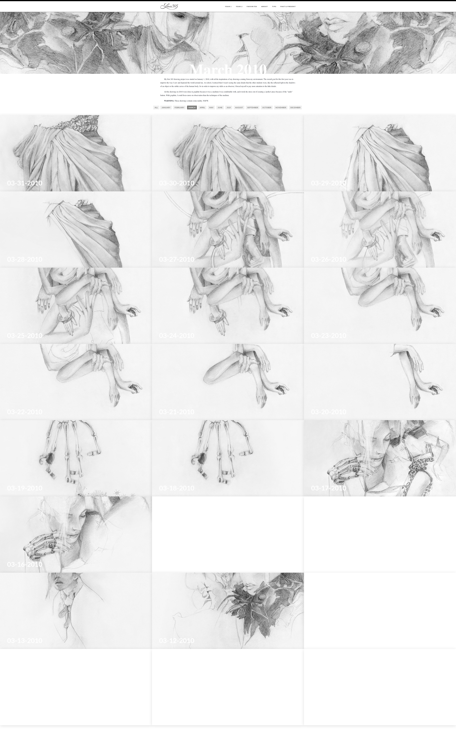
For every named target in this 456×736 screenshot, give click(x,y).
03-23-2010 (328, 335)
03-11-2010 (328, 640)
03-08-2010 (328, 717)
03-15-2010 (176, 564)
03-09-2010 (176, 717)
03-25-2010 (24, 335)
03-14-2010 (328, 564)
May (211, 107)
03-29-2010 (328, 183)
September (252, 107)
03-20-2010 (328, 412)
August (239, 107)
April (202, 107)
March (191, 107)
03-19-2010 (24, 488)
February (179, 107)
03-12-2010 (176, 640)
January (166, 107)
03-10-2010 (24, 717)
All (156, 107)
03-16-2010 (24, 564)
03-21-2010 (176, 412)
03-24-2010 (176, 335)
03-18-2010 (176, 488)
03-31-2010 (24, 183)
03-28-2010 (24, 259)
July (229, 107)
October (266, 107)
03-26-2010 (328, 259)
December (295, 107)
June (220, 107)
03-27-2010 (176, 259)
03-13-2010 (24, 640)
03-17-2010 (328, 488)
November (281, 107)
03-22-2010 (24, 412)
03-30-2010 (176, 183)
